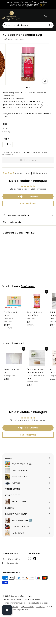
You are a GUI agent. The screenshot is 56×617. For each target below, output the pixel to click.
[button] (8, 173)
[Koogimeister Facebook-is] (34, 558)
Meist (29, 596)
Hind (5, 123)
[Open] (7, 610)
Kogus (5, 138)
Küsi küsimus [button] (28, 203)
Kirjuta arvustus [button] (28, 196)
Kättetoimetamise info (15, 215)
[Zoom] (44, 80)
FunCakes (7, 39)
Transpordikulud (29, 152)
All (22, 343)
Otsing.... (40, 606)
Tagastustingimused (38, 603)
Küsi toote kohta (12, 222)
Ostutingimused (32, 599)
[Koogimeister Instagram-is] (29, 558)
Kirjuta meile (27, 606)
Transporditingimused (13, 603)
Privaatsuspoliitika (11, 599)
